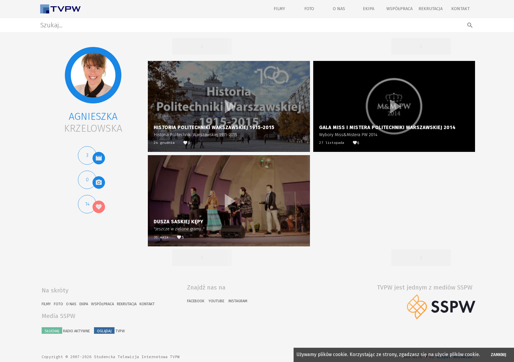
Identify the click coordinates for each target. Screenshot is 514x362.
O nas (339, 8)
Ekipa (368, 8)
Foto (309, 8)
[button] (93, 75)
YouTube (216, 301)
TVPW (111, 331)
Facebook (195, 301)
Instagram (237, 301)
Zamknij (499, 354)
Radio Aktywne (67, 331)
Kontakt (460, 8)
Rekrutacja (431, 8)
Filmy (279, 8)
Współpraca (399, 8)
